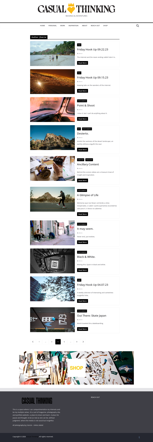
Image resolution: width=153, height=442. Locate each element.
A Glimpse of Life (87, 195)
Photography (82, 101)
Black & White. (86, 257)
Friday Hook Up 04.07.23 (92, 285)
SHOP (105, 25)
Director (80, 160)
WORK (62, 25)
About (84, 25)
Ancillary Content (88, 164)
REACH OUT (95, 397)
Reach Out (95, 25)
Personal (52, 25)
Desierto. (83, 133)
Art (79, 129)
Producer (89, 160)
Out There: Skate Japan (91, 315)
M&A (79, 45)
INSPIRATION (73, 25)
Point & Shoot (86, 105)
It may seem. (85, 229)
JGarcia (80, 53)
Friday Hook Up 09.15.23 (92, 77)
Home (42, 25)
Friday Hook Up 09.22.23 (92, 49)
